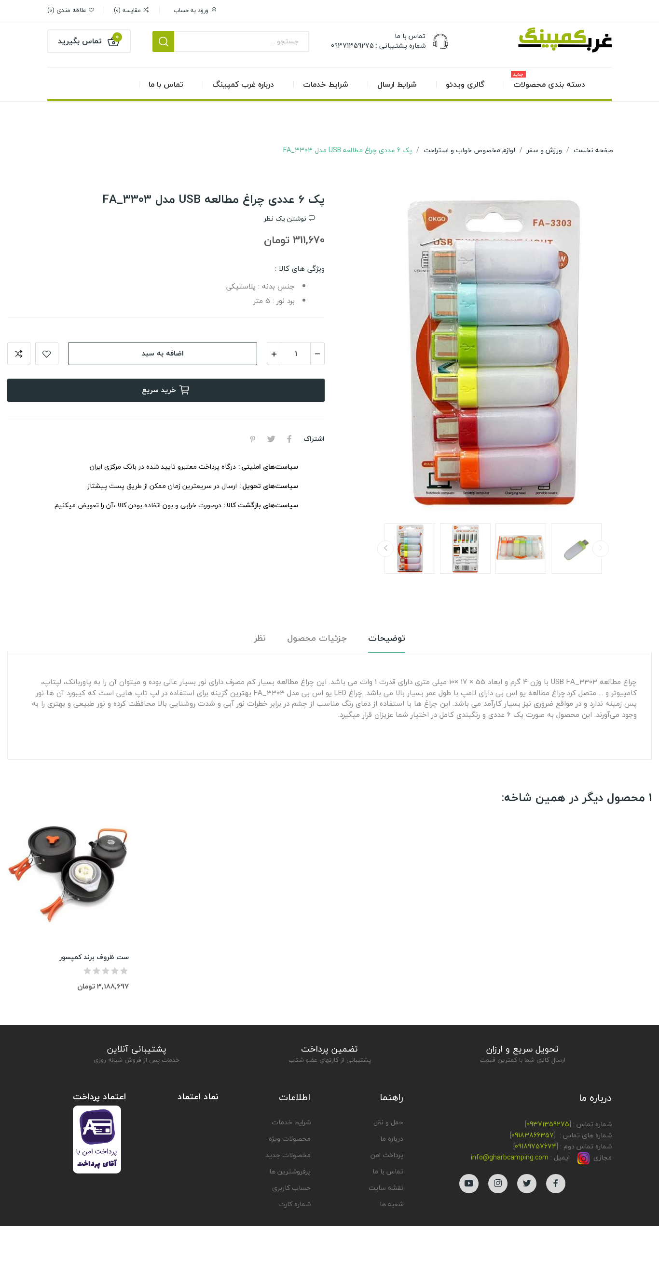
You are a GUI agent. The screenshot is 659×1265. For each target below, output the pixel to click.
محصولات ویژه (290, 1138)
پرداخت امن (387, 1155)
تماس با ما (387, 1171)
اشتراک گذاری (289, 439)
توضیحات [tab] (386, 639)
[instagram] (498, 1183)
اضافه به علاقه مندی (46, 353)
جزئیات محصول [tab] (317, 639)
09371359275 (547, 1124)
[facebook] (555, 1183)
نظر (260, 639)
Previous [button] (625, 354)
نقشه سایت (386, 1188)
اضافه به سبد (163, 353)
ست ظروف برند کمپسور (94, 957)
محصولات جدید (288, 1155)
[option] (493, 354)
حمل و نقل (388, 1122)
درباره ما (391, 1138)
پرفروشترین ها (290, 1171)
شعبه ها (391, 1204)
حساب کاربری (291, 1188)
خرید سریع (159, 389)
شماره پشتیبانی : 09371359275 (378, 45)
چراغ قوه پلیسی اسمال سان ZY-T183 (546, 1224)
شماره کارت (294, 1204)
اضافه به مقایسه (18, 353)
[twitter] (526, 1183)
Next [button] (361, 354)
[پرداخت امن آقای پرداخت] (99, 1139)
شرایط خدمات (291, 1122)
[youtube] (469, 1183)
